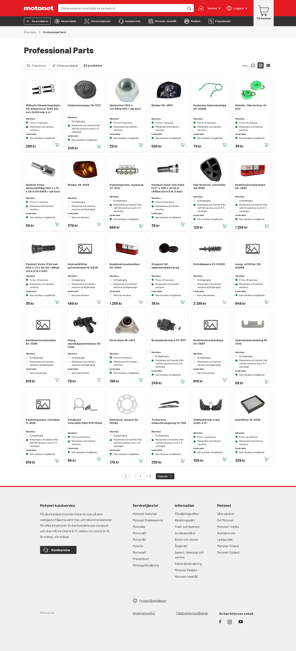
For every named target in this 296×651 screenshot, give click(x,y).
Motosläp (139, 526)
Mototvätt (140, 533)
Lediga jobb (225, 539)
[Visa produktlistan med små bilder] (261, 65)
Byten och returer (186, 539)
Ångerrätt (181, 546)
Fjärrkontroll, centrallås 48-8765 (209, 186)
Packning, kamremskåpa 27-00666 (209, 107)
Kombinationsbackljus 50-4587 (208, 342)
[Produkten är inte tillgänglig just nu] (99, 224)
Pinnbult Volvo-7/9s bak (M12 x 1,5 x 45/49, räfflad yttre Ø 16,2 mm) (42, 267)
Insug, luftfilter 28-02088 (248, 265)
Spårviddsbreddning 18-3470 (251, 342)
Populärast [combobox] (39, 65)
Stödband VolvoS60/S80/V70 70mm (85, 421)
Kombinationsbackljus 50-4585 (250, 186)
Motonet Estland (228, 552)
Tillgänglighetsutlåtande (192, 613)
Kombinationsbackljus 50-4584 (125, 265)
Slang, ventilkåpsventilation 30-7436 (84, 344)
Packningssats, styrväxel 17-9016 (43, 421)
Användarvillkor (185, 533)
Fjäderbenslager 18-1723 (84, 105)
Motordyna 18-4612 (122, 340)
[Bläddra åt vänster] (21, 65)
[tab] (65, 21)
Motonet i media (228, 526)
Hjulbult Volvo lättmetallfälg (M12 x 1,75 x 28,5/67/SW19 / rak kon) (43, 188)
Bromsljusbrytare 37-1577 (168, 340)
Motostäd (139, 539)
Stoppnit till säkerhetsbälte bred (165, 265)
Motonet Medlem (186, 570)
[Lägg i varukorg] (57, 145)
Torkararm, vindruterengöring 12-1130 (168, 421)
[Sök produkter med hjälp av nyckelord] (189, 8)
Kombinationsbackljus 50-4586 (41, 342)
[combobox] (121, 8)
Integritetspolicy (144, 613)
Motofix (138, 546)
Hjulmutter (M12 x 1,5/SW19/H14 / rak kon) (125, 107)
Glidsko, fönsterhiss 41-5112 (251, 107)
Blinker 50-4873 (162, 105)
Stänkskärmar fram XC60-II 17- (206, 421)
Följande (163, 476)
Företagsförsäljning (146, 565)
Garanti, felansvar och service (189, 554)
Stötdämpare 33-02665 (209, 264)
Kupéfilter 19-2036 (247, 419)
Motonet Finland (228, 546)
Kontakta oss (226, 533)
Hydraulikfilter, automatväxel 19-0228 (83, 265)
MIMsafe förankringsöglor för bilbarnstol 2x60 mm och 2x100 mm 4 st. (43, 109)
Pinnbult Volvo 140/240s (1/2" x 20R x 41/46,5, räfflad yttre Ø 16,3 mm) (167, 188)
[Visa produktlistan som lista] (268, 65)
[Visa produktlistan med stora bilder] (253, 65)
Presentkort (141, 559)
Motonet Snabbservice (148, 520)
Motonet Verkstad (145, 514)
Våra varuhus (225, 514)
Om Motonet (225, 520)
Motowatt (139, 552)
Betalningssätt (185, 520)
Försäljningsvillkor (187, 514)
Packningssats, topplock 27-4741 (127, 186)
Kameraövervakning (188, 563)
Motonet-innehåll (186, 576)
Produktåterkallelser (152, 600)
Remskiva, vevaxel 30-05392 (124, 421)
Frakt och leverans (187, 526)
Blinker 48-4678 (78, 184)
